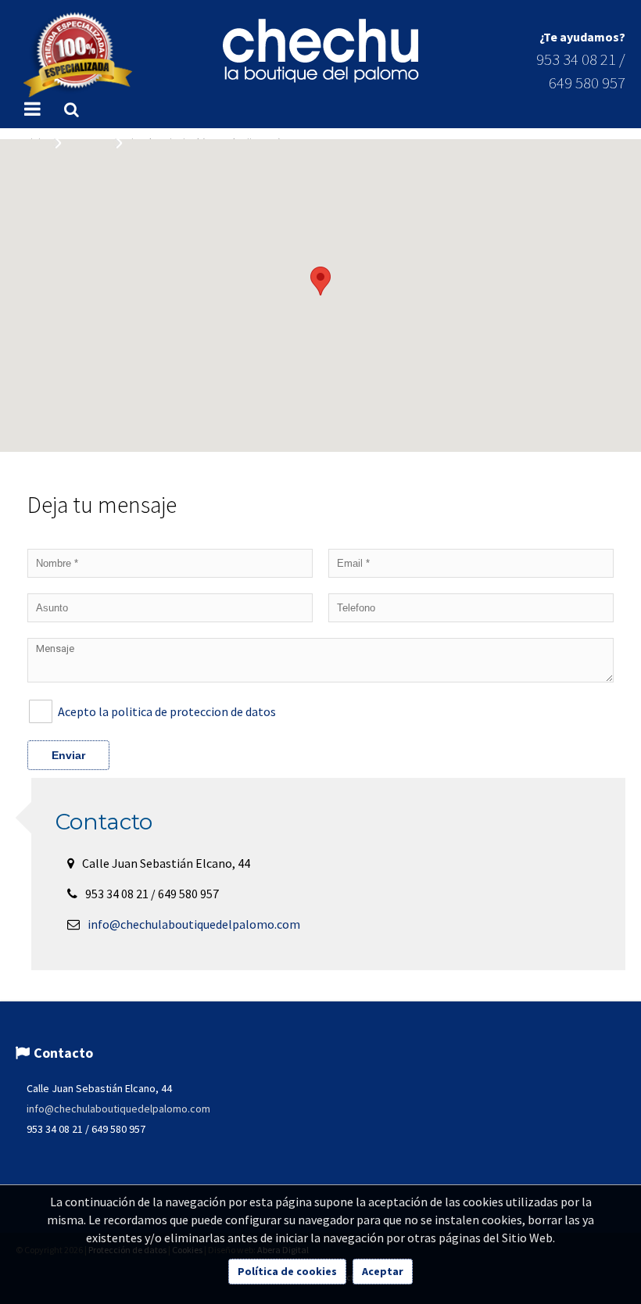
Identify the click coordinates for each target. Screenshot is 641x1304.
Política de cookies (287, 1271)
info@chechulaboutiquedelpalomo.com (194, 924)
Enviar (68, 755)
